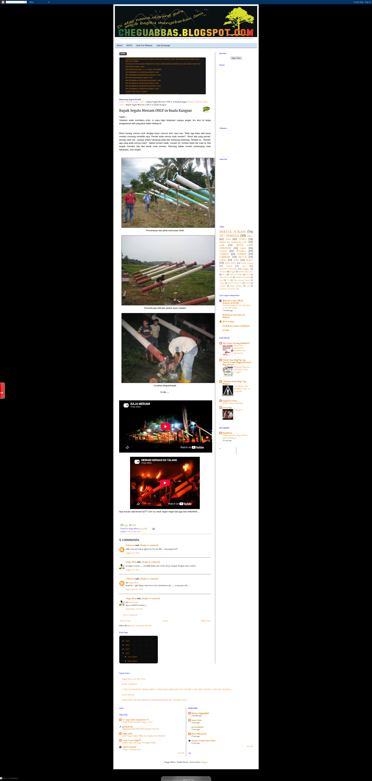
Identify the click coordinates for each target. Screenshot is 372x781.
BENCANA (230, 263)
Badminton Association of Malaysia (233, 316)
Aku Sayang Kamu (242, 280)
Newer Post (125, 620)
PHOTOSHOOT (235, 283)
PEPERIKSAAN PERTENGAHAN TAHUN (140, 729)
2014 (127, 645)
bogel (232, 271)
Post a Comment (130, 614)
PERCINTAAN (225, 277)
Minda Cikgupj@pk (200, 713)
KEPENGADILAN (228, 268)
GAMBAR (224, 257)
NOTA (129, 45)
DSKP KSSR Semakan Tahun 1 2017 (137, 722)
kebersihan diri (246, 271)
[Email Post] (153, 528)
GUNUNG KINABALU (227, 289)
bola (228, 239)
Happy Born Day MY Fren (133, 679)
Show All (181, 753)
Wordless (241, 251)
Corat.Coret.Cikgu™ (131, 740)
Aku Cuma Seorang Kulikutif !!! (236, 343)
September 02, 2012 (134, 589)
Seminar (222, 286)
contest (223, 251)
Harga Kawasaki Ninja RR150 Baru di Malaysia (235, 436)
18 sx (224, 274)
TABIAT (224, 254)
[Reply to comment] (149, 545)
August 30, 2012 (133, 569)
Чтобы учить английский (232, 403)
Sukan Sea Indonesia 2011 (233, 242)
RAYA (129, 101)
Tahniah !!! (238, 410)
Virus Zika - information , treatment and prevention (239, 349)
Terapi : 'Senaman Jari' (131, 749)
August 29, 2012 (133, 553)
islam (243, 248)
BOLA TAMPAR (129, 684)
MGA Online (228, 321)
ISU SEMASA (229, 236)
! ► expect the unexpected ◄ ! (135, 719)
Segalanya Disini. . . (231, 400)
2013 (127, 649)
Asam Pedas (196, 720)
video (142, 101)
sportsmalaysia (197, 727)
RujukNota (227, 433)
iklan (236, 260)
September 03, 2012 (134, 609)
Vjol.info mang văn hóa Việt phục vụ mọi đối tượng (236, 306)
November (133, 661)
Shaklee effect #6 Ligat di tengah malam (139, 742)
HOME (225, 330)
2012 (127, 653)
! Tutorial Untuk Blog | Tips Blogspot (234, 382)
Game (221, 283)
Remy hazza (133, 602)
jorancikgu (227, 407)
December (133, 656)
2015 (127, 641)
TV (228, 280)
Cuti (221, 280)
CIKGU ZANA (129, 747)
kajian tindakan (236, 286)
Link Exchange (163, 45)
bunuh (229, 266)
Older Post (205, 620)
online (222, 260)
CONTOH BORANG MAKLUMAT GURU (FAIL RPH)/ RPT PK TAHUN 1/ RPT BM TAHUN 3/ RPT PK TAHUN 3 (176, 689)
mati (244, 266)
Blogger (204, 762)
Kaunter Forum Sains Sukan (203, 740)
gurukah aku (127, 726)
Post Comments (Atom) (141, 625)
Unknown (130, 545)
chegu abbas (131, 562)
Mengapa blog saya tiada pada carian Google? (242, 369)
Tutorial (222, 271)
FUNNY (242, 254)
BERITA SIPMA (236, 274)
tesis (248, 286)
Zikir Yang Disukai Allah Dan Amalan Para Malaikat (143, 736)
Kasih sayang (247, 263)
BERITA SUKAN (232, 232)
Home (119, 45)
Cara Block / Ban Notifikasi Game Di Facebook (242, 389)
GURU (242, 239)
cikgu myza (127, 733)
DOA (248, 274)
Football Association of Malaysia (236, 325)
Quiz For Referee (144, 45)
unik (136, 101)
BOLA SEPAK (128, 694)
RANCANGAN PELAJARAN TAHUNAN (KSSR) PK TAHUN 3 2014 (154, 700)
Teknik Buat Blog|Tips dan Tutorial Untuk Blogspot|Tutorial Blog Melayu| (236, 362)
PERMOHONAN (242, 277)
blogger (246, 268)
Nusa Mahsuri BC (199, 733)
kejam (249, 260)
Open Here (236, 58)
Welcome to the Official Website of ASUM (232, 301)
